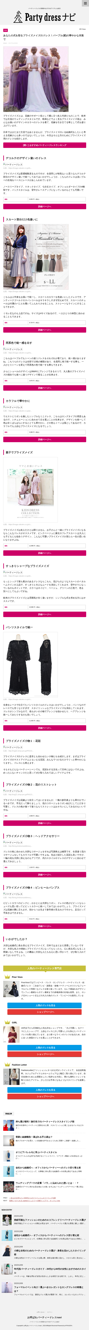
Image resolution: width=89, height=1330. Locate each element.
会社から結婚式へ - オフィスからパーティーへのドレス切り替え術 (48, 1167)
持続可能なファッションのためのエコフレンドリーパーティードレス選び (50, 1220)
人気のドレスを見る (45, 1005)
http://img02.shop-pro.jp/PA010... (20, 751)
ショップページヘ (45, 1012)
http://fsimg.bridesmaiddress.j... (20, 846)
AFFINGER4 (68, 1325)
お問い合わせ (40, 1312)
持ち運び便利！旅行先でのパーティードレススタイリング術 (45, 1121)
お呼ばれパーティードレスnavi (44, 1317)
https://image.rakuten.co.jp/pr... (20, 411)
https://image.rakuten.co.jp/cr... (20, 524)
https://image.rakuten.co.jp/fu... (20, 168)
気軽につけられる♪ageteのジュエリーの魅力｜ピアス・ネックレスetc (34, 1201)
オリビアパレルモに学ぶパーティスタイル (36, 1152)
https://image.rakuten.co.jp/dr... (20, 576)
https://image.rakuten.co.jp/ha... (20, 353)
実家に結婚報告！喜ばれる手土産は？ (34, 1137)
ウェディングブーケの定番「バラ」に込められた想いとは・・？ (47, 1183)
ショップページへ (45, 1096)
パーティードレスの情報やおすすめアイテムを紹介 (44, 1322)
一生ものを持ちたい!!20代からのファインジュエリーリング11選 (32, 1198)
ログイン (49, 1312)
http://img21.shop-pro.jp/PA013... (20, 794)
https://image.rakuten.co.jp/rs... (20, 291)
